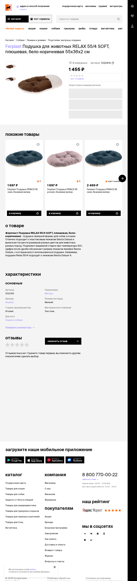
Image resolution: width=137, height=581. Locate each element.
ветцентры (116, 6)
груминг (102, 6)
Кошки (43, 28)
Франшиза (50, 500)
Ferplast (13, 46)
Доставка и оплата (55, 544)
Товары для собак (14, 494)
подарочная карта (72, 6)
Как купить (50, 539)
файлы (33, 569)
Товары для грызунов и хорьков (22, 511)
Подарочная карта (15, 483)
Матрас (49, 293)
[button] (95, 77)
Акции (48, 516)
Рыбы (82, 28)
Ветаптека (107, 28)
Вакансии (50, 494)
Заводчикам (51, 533)
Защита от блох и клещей (19, 500)
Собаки (55, 28)
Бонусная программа (56, 528)
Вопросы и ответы (54, 561)
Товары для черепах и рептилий (22, 516)
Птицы (93, 28)
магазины (90, 6)
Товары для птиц (14, 522)
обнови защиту (14, 28)
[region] (63, 28)
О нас (48, 488)
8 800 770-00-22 (99, 474)
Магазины (50, 483)
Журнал (49, 556)
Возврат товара (53, 550)
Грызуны (69, 28)
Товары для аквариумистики (20, 505)
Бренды (49, 522)
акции (32, 28)
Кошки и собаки (14, 320)
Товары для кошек (15, 488)
